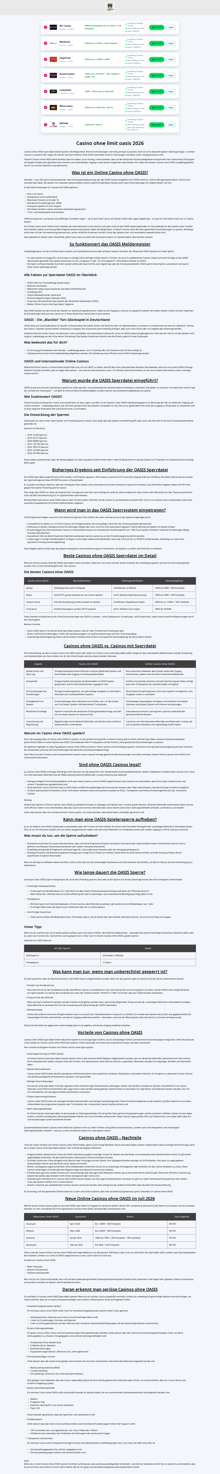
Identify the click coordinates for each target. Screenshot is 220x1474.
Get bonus (156, 27)
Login (170, 27)
